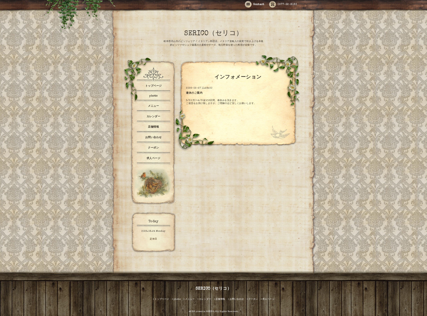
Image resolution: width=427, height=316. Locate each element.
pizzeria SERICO (205, 312)
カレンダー (153, 116)
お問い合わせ (153, 137)
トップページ (153, 86)
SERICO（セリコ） (213, 33)
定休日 (153, 239)
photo (153, 96)
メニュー (153, 106)
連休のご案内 (194, 93)
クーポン (153, 148)
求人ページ (153, 158)
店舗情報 (153, 127)
